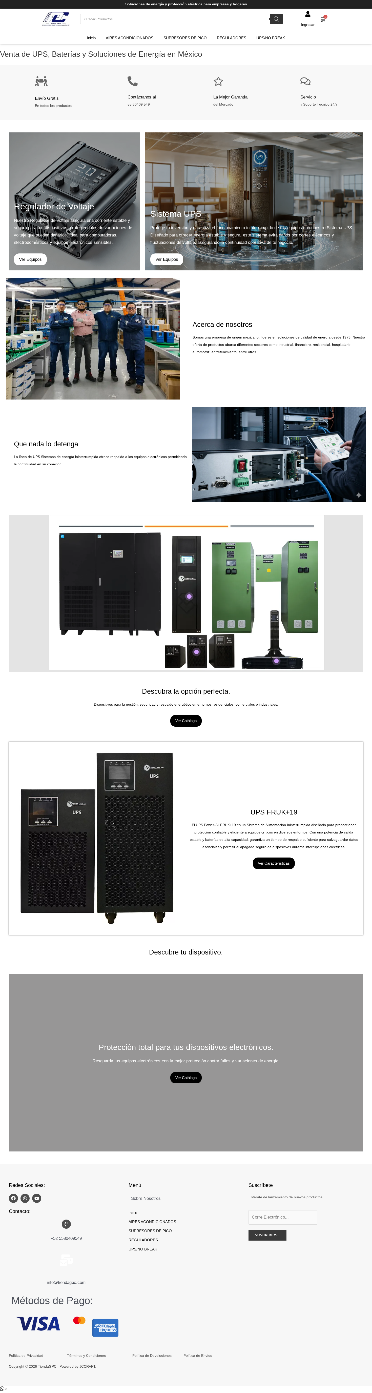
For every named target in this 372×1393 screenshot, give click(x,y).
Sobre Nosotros (146, 1198)
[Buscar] (276, 19)
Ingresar (308, 25)
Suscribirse (267, 1235)
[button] (3, 1389)
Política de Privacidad (26, 1356)
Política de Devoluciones (152, 1356)
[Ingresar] (308, 14)
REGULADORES (231, 38)
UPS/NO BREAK (270, 38)
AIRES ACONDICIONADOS (129, 38)
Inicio (91, 38)
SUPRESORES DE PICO (185, 38)
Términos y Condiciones (86, 1356)
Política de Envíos (197, 1356)
